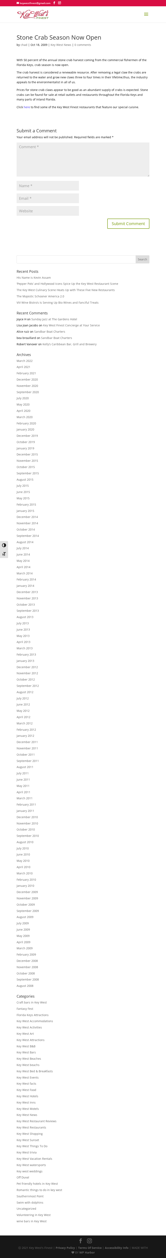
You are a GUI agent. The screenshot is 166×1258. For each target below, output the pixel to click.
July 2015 (23, 486)
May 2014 (23, 561)
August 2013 (25, 617)
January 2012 (25, 736)
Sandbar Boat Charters (49, 331)
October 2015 (26, 467)
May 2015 (23, 498)
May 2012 (23, 711)
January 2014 (25, 586)
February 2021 (26, 373)
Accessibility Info (117, 1248)
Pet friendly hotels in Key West (37, 1184)
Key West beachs (28, 1065)
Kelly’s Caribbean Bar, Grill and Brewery (70, 344)
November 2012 (27, 673)
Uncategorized (26, 1209)
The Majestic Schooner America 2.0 (40, 296)
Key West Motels (28, 1109)
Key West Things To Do (32, 1146)
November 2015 (27, 461)
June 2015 (23, 492)
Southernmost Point (30, 1196)
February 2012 (26, 729)
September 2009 (28, 911)
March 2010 (25, 873)
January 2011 (25, 811)
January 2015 (25, 511)
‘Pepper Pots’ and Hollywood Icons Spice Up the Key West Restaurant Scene (67, 284)
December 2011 (27, 742)
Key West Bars (26, 1052)
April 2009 (23, 942)
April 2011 (23, 792)
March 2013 (25, 648)
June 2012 (23, 704)
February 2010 (26, 879)
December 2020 (27, 379)
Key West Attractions (31, 1040)
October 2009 (26, 904)
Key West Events (28, 1077)
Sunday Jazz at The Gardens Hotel (54, 319)
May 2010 (23, 861)
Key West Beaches (29, 1059)
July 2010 (23, 848)
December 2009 (27, 892)
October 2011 (26, 754)
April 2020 (23, 411)
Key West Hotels (27, 1096)
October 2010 (26, 829)
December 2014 (27, 517)
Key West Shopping (30, 1134)
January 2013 (25, 661)
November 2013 (27, 598)
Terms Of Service (90, 1248)
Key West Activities (29, 1027)
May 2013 (23, 636)
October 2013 (26, 604)
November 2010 (27, 823)
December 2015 (27, 454)
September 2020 (28, 392)
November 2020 (27, 386)
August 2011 (25, 767)
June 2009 (23, 929)
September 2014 (28, 536)
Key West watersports (31, 1165)
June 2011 (23, 779)
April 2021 (23, 367)
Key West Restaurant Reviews (36, 1121)
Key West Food (26, 1090)
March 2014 (25, 573)
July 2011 (23, 773)
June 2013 (23, 629)
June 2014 (23, 554)
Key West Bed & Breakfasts (35, 1071)
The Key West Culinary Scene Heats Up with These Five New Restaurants (66, 290)
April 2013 (23, 642)
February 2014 (26, 579)
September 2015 (28, 473)
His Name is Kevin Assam (34, 277)
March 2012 (25, 723)
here (27, 107)
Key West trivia (27, 1152)
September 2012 (28, 686)
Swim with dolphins (30, 1202)
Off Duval (23, 1177)
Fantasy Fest (25, 1009)
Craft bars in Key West (32, 1002)
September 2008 (28, 979)
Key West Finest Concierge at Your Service (71, 325)
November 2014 (27, 523)
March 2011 (25, 798)
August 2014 (25, 542)
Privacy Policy (65, 1248)
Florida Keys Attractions (33, 1015)
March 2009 (25, 948)
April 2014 (23, 567)
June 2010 (23, 854)
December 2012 (27, 667)
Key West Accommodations (35, 1021)
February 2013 (26, 654)
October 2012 (26, 679)
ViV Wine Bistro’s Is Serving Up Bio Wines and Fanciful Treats (58, 302)
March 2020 (25, 417)
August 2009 (25, 917)
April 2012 (23, 717)
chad (24, 45)
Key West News (61, 45)
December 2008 (27, 961)
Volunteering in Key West (34, 1215)
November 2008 (27, 967)
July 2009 (23, 923)
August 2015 (25, 479)
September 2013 (28, 611)
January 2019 (25, 448)
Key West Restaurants (31, 1127)
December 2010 (27, 817)
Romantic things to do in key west (39, 1190)
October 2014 (26, 529)
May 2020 (23, 404)
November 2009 (27, 898)
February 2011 (26, 804)
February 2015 (26, 504)
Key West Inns (26, 1102)
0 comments (82, 45)
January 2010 (25, 886)
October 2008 (26, 973)
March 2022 (25, 361)
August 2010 (25, 842)
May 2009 (23, 936)
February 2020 (26, 423)
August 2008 (25, 986)
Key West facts (26, 1083)
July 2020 (23, 398)
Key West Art (25, 1034)
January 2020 (25, 429)
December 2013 (27, 592)
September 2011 (28, 761)
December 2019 (27, 436)
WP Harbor (87, 1252)
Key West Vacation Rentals (34, 1159)
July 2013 (23, 623)
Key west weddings (30, 1171)
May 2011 (23, 786)
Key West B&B (26, 1046)
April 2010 (23, 867)
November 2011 (27, 748)
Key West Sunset (28, 1140)
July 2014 (23, 548)
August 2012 (25, 692)
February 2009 (26, 954)
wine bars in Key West (32, 1221)
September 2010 (28, 836)
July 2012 (23, 698)
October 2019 (26, 442)
